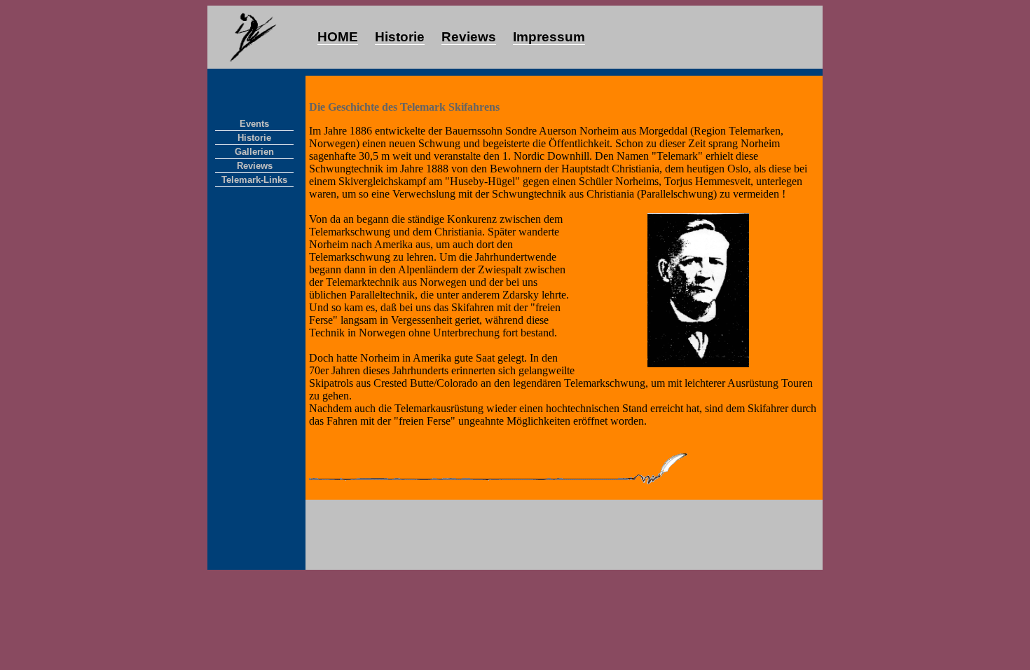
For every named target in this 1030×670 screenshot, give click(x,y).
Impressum (549, 36)
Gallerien (254, 151)
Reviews (468, 36)
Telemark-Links (254, 180)
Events (254, 123)
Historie (400, 36)
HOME (337, 36)
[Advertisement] (564, 534)
